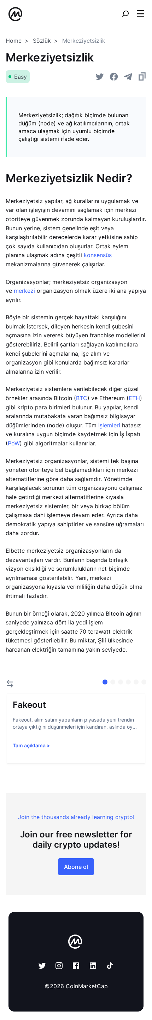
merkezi (24, 290)
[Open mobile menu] (140, 14)
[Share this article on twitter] (99, 76)
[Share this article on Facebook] (114, 76)
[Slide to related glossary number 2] (120, 682)
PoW (14, 443)
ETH (134, 398)
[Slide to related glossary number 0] (105, 682)
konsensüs (98, 255)
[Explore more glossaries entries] (10, 684)
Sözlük (42, 40)
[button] (140, 13)
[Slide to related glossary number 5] (143, 682)
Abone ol (76, 866)
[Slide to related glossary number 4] (136, 682)
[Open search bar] (125, 14)
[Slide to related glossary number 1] (112, 682)
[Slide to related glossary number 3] (128, 682)
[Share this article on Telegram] (128, 76)
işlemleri (109, 425)
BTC (81, 398)
